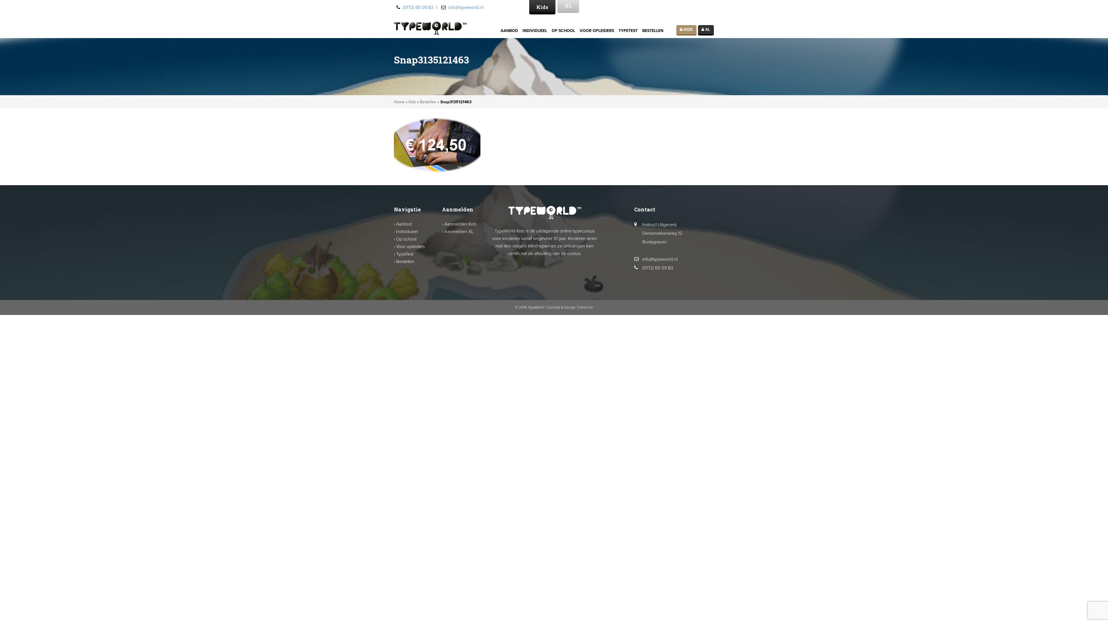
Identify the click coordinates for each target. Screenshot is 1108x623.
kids (687, 29)
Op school (563, 30)
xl (707, 29)
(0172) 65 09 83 (418, 7)
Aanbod (509, 30)
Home (399, 102)
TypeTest (628, 30)
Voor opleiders (597, 30)
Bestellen (652, 30)
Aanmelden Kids (460, 224)
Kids (542, 7)
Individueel (535, 30)
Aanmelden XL (458, 231)
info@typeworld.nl (466, 7)
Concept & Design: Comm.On (569, 307)
